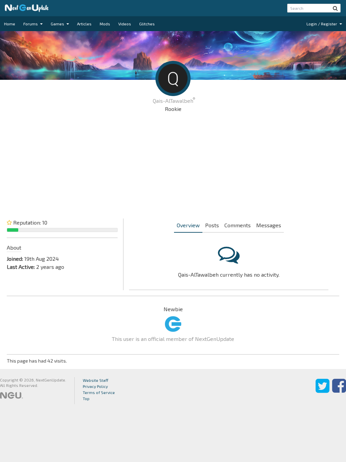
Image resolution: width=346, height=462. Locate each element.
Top (86, 398)
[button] (335, 8)
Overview (188, 225)
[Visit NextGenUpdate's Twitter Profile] (322, 390)
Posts (212, 225)
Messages (268, 225)
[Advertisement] (173, 167)
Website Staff (95, 380)
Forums (31, 23)
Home (9, 23)
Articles (84, 23)
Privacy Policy (95, 386)
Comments (237, 225)
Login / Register (322, 23)
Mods (105, 23)
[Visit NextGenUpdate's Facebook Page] (339, 390)
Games (58, 23)
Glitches (147, 23)
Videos (124, 23)
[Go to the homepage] (26, 8)
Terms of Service (99, 392)
